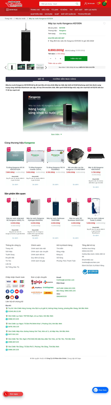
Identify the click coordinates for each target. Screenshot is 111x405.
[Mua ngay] (65, 156)
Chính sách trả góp (38, 261)
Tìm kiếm (60, 248)
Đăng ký (60, 254)
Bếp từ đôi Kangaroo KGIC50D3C (95, 168)
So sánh (15, 184)
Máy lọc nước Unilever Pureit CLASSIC (96, 219)
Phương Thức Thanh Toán (66, 261)
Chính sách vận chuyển (39, 251)
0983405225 (62, 296)
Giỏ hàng (60, 258)
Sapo (79, 358)
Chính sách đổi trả (37, 254)
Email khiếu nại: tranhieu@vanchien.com (91, 261)
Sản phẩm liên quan (15, 193)
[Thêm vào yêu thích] (104, 23)
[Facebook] (7, 291)
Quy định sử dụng (37, 258)
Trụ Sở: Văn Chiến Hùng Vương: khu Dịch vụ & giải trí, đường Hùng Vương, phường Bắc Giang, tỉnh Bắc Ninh (48, 308)
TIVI (71, 10)
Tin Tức (8, 261)
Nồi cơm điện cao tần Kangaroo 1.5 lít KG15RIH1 (75, 168)
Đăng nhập (61, 251)
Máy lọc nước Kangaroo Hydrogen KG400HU (35, 219)
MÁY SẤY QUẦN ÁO (68, 14)
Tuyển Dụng (10, 254)
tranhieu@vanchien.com (65, 280)
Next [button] (46, 67)
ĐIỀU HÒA (45, 10)
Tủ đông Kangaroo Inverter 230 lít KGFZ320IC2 (35, 168)
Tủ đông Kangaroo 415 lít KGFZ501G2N (15, 168)
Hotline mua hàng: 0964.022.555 (88, 249)
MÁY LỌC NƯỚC (91, 10)
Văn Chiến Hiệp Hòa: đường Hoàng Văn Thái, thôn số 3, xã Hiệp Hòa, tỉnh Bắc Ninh (38, 331)
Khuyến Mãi (10, 258)
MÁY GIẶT (78, 10)
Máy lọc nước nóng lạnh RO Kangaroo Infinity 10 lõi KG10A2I (15, 219)
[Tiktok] (7, 297)
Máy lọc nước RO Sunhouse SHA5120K (75, 219)
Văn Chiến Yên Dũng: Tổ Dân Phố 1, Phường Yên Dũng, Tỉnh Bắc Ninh (33, 346)
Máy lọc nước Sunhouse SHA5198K (55, 219)
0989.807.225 (13, 342)
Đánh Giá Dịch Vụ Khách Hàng (93, 265)
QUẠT (57, 14)
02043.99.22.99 (14, 311)
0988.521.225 (13, 319)
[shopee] (12, 297)
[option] (26, 42)
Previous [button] (5, 67)
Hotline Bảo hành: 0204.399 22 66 (93, 255)
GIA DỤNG (48, 14)
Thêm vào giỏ (76, 58)
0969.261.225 (13, 350)
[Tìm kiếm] (77, 4)
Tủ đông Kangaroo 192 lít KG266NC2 (55, 168)
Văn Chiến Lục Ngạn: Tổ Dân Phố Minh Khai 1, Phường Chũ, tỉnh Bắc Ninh (35, 323)
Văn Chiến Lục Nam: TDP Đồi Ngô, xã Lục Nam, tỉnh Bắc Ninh (30, 316)
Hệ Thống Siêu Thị (12, 267)
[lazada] (17, 297)
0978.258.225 (13, 327)
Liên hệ (8, 264)
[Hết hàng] (25, 156)
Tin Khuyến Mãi (84, 14)
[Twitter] (12, 291)
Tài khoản (91, 3)
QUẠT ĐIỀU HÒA (37, 14)
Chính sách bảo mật (38, 248)
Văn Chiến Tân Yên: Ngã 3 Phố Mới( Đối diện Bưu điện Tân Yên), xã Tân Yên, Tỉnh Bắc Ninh (41, 339)
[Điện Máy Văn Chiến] (14, 4)
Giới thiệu (9, 251)
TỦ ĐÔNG (63, 10)
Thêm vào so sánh (54, 63)
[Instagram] (21, 291)
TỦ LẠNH (54, 10)
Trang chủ (35, 10)
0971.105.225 (13, 334)
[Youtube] (17, 291)
